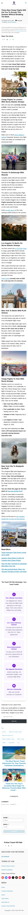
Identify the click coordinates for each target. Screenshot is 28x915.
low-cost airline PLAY (15, 491)
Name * (5, 817)
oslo (18, 742)
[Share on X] (7, 39)
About (3, 895)
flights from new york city (7, 735)
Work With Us (5, 902)
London (3, 742)
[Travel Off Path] (14, 3)
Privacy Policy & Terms (8, 866)
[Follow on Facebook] (5, 845)
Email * (6, 824)
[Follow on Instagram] (11, 845)
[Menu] (2, 3)
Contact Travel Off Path (8, 906)
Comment (5, 801)
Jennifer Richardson (11, 22)
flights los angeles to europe (8, 739)
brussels (4, 731)
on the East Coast (20, 248)
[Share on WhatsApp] (9, 39)
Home (3, 887)
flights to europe (20, 739)
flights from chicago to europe (15, 731)
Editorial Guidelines (7, 870)
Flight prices (5, 278)
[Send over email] (12, 39)
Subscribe (14, 721)
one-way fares (9, 210)
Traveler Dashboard (7, 891)
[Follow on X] (8, 845)
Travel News (5, 898)
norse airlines (11, 742)
